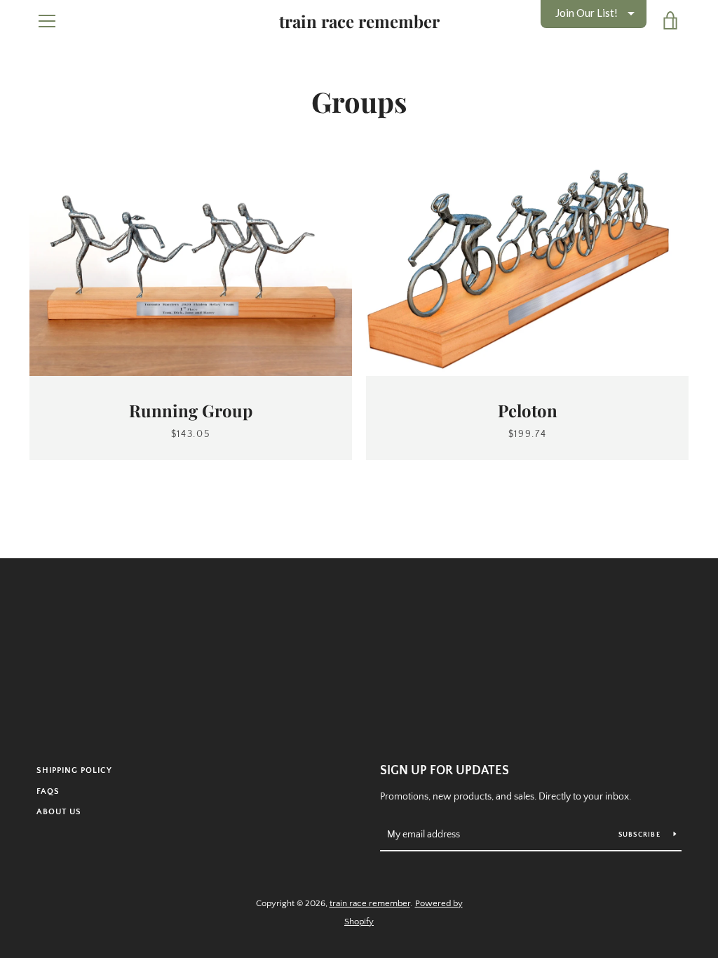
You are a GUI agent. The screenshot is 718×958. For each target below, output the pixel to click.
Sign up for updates (444, 771)
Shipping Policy (74, 770)
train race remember (359, 21)
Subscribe (640, 835)
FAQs (48, 791)
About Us (58, 811)
